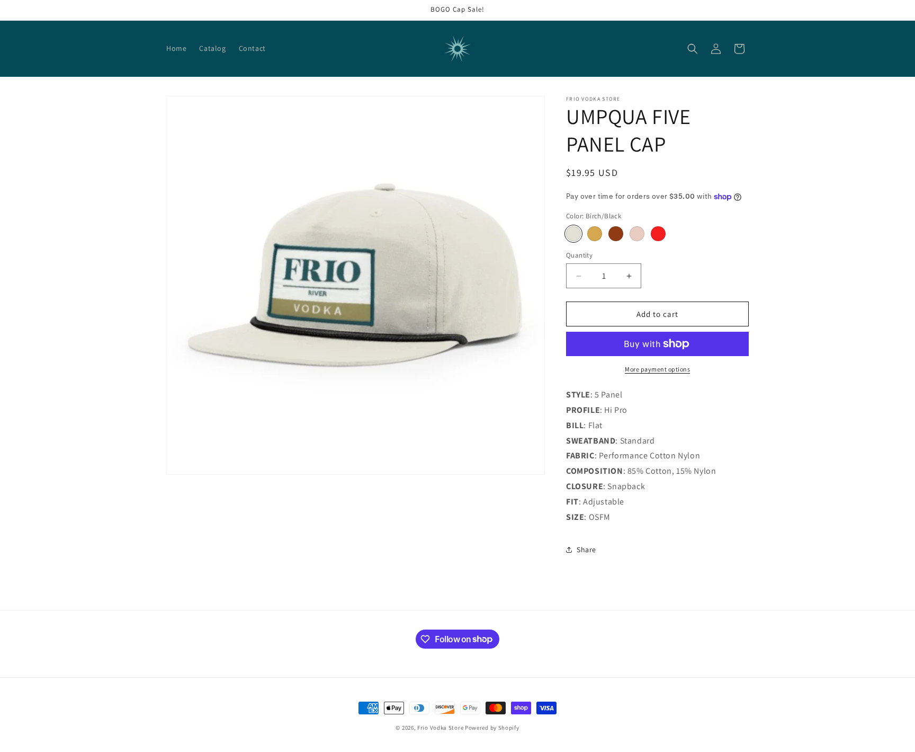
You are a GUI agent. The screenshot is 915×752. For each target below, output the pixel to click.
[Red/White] (658, 233)
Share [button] (586, 549)
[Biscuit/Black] (594, 233)
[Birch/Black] (573, 233)
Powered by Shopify (492, 727)
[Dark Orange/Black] (615, 233)
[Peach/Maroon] (637, 233)
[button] (692, 48)
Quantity (579, 255)
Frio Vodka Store (440, 727)
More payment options (657, 369)
